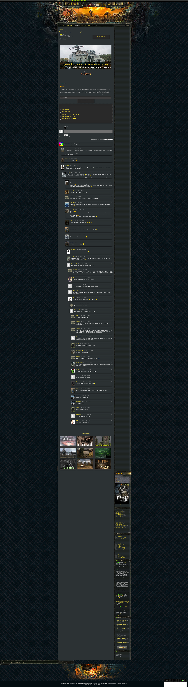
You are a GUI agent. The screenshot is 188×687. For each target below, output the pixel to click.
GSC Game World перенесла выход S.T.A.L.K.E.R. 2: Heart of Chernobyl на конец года (122, 601)
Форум (64, 25)
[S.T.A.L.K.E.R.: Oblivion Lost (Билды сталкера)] (67, 4)
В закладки (62, 0)
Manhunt (79, 336)
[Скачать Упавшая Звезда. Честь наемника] (103, 457)
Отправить (66, 135)
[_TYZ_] (73, 345)
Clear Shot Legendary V (119, 523)
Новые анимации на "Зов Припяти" (69, 118)
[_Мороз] (68, 258)
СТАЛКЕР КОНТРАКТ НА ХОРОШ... (121, 525)
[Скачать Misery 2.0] (85, 446)
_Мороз (74, 256)
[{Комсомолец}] (73, 364)
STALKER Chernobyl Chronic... (120, 527)
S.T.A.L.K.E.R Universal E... (122, 557)
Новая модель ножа (66, 111)
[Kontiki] (67, 243)
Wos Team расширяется (121, 595)
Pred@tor (72, 202)
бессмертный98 (74, 235)
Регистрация (115, 7)
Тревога (69, 172)
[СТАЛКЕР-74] (73, 351)
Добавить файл (94, 25)
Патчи (82, 25)
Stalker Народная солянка (121, 547)
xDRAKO (68, 158)
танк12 (78, 375)
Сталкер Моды (77, 25)
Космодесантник (77, 277)
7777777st (79, 414)
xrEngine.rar (120, 536)
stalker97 (72, 209)
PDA (66, 0)
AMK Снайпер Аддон (119, 516)
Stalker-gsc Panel (118, 513)
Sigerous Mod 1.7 (120, 554)
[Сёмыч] (73, 390)
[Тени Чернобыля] (73, 4)
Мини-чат (167, 680)
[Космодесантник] (70, 279)
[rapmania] (73, 383)
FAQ (89, 25)
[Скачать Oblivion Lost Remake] (85, 457)
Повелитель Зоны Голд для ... (122, 556)
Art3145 (78, 420)
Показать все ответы (122, 615)
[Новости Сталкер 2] (119, 4)
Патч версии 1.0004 (121, 544)
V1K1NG (79, 369)
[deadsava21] (67, 229)
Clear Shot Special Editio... (119, 521)
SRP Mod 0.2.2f (120, 555)
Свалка (61, 29)
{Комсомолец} (80, 362)
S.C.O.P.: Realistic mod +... (119, 514)
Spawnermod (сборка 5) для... (122, 548)
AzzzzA (74, 249)
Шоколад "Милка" (66, 109)
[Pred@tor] (67, 204)
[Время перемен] (68, 457)
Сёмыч (78, 388)
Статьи (68, 25)
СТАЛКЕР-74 (80, 350)
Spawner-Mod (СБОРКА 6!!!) (122, 537)
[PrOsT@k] (67, 191)
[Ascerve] (67, 197)
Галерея (85, 25)
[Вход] (65, 128)
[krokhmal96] (61, 144)
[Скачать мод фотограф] (103, 469)
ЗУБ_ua (78, 407)
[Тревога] (64, 174)
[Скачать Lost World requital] (103, 446)
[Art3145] (73, 421)
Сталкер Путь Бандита (119, 524)
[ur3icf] (62, 167)
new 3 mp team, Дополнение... (120, 515)
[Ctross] (67, 222)
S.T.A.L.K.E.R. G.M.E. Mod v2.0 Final (69, 120)
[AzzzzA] (68, 251)
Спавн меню (119, 546)
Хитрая (124, 562)
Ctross (72, 220)
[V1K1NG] (73, 370)
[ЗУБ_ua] (73, 409)
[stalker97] (67, 210)
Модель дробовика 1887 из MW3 (68, 116)
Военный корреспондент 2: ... (120, 522)
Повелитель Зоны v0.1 (121, 538)
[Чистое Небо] (79, 4)
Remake (119, 545)
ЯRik (75, 297)
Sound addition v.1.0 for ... (119, 511)
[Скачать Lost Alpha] (68, 446)
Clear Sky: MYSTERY (119, 510)
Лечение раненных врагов (119, 526)
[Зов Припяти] (111, 4)
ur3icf (67, 165)
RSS (69, 0)
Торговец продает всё (121, 543)
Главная (60, 25)
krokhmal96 (67, 143)
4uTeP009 (79, 395)
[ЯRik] (70, 299)
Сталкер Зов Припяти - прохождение (122, 504)
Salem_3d (75, 263)
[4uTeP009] (73, 397)
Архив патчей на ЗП (121, 549)
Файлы (71, 25)
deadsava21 (73, 227)
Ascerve (72, 196)
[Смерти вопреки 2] (68, 469)
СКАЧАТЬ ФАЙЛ (101, 36)
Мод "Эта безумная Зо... (119, 512)
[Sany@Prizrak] (62, 150)
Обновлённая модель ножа (67, 113)
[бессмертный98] (67, 236)
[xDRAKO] (62, 159)
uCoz (102, 684)
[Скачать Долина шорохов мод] (85, 469)
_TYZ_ (78, 343)
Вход (73, 7)
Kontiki (72, 242)
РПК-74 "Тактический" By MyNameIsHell (70, 114)
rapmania (79, 381)
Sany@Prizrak (69, 148)
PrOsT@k (73, 190)
